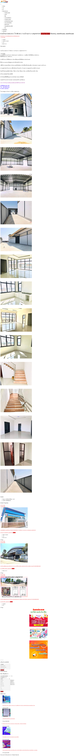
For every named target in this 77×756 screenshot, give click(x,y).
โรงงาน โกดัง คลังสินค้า (8, 22)
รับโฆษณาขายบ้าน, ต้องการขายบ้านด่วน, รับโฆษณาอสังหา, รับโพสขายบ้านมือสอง (14, 723)
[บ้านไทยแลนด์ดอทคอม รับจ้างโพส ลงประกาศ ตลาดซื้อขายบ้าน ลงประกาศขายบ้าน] (4, 2)
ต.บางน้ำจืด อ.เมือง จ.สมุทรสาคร (6, 568)
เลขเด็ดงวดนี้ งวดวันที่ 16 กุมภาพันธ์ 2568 (9, 718)
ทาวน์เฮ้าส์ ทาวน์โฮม (8, 19)
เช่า (3, 9)
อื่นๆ (5, 27)
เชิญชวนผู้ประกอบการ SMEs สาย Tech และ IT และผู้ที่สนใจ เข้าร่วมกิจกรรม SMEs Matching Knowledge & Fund (19, 705)
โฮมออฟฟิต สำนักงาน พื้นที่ (9, 26)
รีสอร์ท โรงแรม (7, 24)
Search (2, 691)
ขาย (3, 7)
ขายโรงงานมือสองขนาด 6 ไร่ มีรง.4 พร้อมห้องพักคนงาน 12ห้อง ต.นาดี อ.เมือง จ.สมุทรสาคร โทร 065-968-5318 (19, 599)
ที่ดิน (5, 16)
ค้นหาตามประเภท (5, 11)
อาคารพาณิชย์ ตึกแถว (8, 17)
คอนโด (6, 14)
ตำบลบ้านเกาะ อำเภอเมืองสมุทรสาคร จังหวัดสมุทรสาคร (9, 36)
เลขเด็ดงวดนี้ (4, 31)
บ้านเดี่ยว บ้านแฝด (7, 12)
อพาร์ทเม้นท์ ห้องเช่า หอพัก (9, 21)
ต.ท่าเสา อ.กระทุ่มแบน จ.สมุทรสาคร (6, 532)
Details (14, 532)
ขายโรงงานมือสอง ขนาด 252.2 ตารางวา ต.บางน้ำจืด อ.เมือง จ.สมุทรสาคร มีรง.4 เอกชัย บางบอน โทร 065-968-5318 (20, 566)
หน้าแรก (4, 6)
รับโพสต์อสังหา (5, 29)
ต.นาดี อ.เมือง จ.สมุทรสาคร (5, 601)
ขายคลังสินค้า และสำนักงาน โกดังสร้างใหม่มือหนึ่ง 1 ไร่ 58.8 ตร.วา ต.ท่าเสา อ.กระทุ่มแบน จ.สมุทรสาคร (18, 530)
